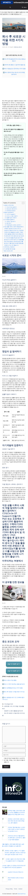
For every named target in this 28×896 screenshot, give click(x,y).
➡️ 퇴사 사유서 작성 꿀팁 (9, 680)
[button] (10, 7)
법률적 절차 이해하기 (12, 217)
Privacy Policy (9, 889)
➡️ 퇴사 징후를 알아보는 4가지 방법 (12, 688)
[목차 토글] (22, 203)
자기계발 (15, 706)
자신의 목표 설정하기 (12, 207)
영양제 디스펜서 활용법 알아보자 (13, 711)
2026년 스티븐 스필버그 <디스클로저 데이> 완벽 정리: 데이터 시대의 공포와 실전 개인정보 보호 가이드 (15, 852)
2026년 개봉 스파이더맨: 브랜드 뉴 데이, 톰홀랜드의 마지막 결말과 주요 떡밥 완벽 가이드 (16, 812)
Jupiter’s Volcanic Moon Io (15, 872)
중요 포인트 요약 (8, 251)
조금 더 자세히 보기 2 (13, 671)
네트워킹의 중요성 (11, 210)
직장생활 (21, 706)
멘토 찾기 (9, 223)
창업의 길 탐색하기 (9, 212)
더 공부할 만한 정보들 (9, 249)
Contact (20, 889)
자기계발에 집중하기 (9, 219)
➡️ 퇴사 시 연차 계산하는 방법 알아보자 (13, 684)
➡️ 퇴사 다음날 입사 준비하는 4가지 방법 (14, 68)
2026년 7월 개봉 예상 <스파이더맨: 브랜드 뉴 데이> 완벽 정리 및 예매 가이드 (16, 829)
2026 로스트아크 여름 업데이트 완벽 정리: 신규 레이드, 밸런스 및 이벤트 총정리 (16, 837)
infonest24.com (21, 2)
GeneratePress (22, 893)
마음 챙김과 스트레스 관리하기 (14, 225)
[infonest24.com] (7, 2)
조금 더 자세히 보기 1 (13, 664)
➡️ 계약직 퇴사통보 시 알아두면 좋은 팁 (14, 65)
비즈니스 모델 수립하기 (12, 216)
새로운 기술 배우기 (11, 221)
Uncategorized (8, 704)
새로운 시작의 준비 (9, 205)
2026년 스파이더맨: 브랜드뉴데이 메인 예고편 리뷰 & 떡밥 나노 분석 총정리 (16, 821)
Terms (15, 889)
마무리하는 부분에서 (9, 247)
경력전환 (6, 706)
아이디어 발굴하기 (11, 214)
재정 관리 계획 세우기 (12, 209)
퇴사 (3, 708)
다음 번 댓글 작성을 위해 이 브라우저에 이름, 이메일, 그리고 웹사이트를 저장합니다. (14, 760)
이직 (11, 706)
